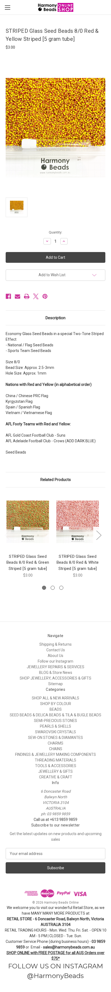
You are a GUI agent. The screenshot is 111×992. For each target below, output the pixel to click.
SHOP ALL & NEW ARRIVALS (55, 698)
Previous (7, 535)
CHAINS (55, 749)
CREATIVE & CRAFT (55, 777)
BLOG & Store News (55, 672)
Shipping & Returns (55, 644)
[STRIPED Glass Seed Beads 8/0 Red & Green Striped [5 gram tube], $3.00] (27, 522)
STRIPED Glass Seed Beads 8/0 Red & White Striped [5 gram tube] (78, 562)
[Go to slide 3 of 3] (61, 588)
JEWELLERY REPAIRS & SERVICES (55, 667)
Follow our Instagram (55, 661)
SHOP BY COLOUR (55, 704)
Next (98, 535)
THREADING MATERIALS (55, 760)
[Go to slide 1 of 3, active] (44, 588)
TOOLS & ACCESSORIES (55, 766)
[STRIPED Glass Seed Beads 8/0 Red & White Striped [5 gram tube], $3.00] (77, 522)
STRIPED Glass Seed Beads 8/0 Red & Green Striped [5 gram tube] (27, 562)
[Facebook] (8, 296)
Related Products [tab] (55, 479)
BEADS (56, 709)
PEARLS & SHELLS (55, 726)
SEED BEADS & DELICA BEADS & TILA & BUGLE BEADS (55, 715)
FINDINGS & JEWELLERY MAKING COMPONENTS (55, 754)
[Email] (17, 296)
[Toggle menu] (7, 7)
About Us (55, 655)
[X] (36, 296)
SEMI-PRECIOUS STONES (55, 720)
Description (55, 317)
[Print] (26, 296)
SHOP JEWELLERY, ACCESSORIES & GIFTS (55, 678)
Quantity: (55, 232)
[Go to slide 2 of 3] (53, 588)
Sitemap (55, 684)
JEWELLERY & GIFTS (55, 771)
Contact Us (55, 650)
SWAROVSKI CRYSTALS (55, 732)
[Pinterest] (45, 296)
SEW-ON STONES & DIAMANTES (55, 737)
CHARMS (55, 743)
